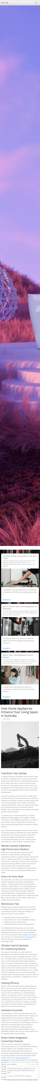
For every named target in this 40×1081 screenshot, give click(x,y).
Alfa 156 (4, 2)
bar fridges (15, 818)
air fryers (27, 1027)
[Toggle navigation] (36, 3)
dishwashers (5, 1060)
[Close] (37, 1064)
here (29, 1076)
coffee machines (21, 1058)
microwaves (29, 937)
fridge (3, 1018)
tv (15, 796)
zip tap (25, 935)
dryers (15, 805)
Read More (6, 600)
